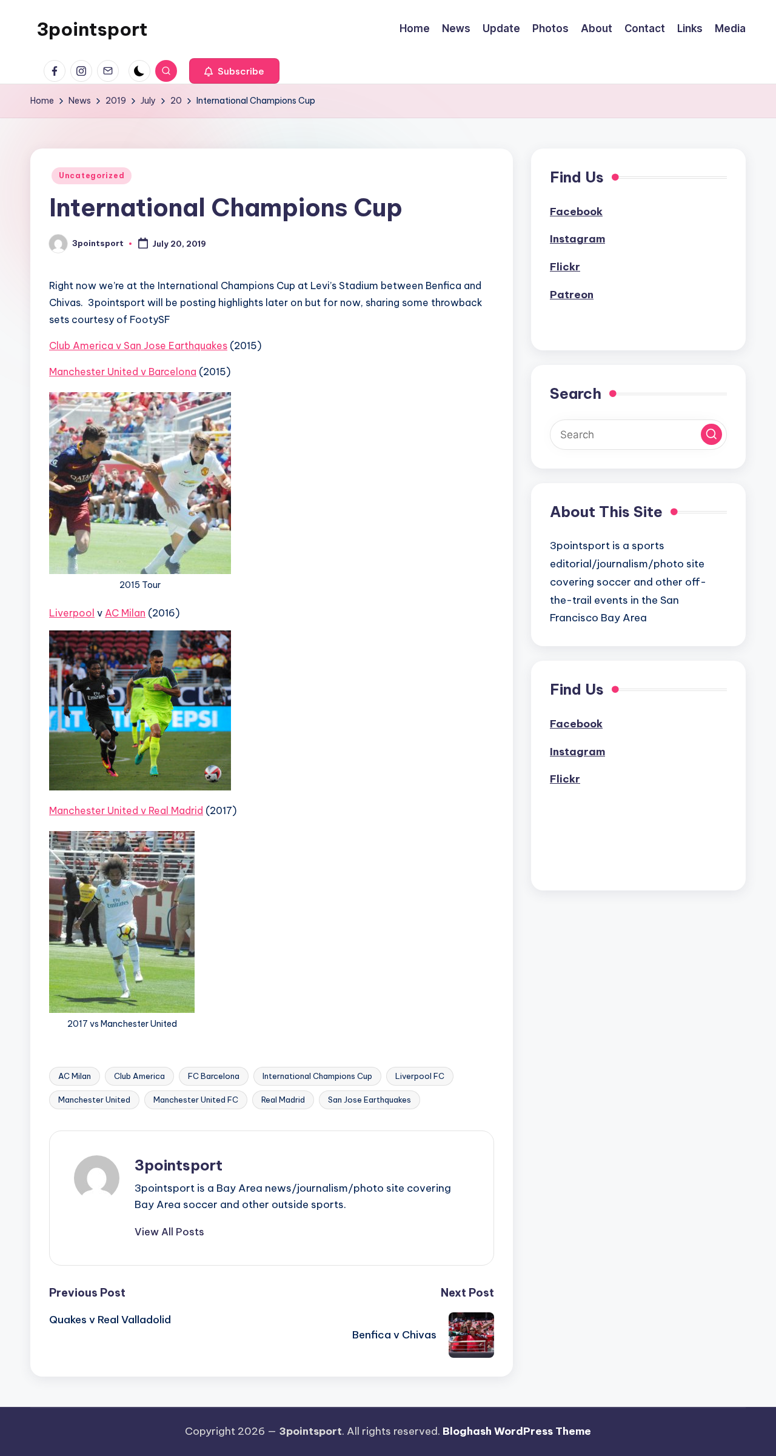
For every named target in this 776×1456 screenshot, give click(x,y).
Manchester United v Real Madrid (126, 810)
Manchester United (94, 1099)
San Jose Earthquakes (369, 1099)
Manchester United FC (195, 1099)
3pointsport (91, 29)
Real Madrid (283, 1099)
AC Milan (125, 613)
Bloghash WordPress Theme (517, 1431)
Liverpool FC (419, 1076)
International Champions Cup (317, 1076)
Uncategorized (91, 175)
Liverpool (72, 613)
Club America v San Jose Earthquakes (138, 345)
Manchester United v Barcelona (122, 372)
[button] (234, 71)
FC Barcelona (213, 1076)
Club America (139, 1076)
